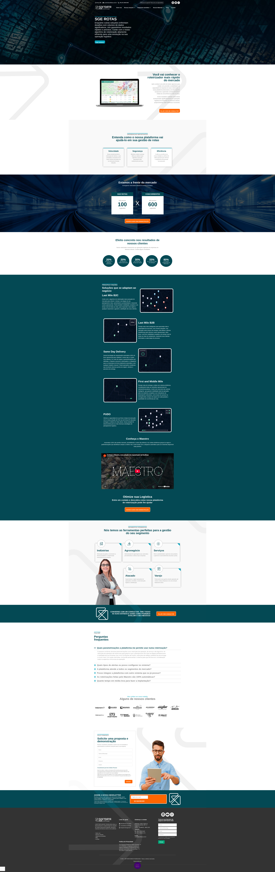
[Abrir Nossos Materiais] (163, 8)
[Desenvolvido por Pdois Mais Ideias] (137, 865)
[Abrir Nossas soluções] (134, 8)
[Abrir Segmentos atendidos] (150, 8)
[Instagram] (178, 2)
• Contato (97, 839)
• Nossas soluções (99, 834)
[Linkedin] (173, 2)
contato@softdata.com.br (140, 836)
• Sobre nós (97, 833)
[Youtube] (176, 2)
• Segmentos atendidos (100, 836)
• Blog (96, 837)
